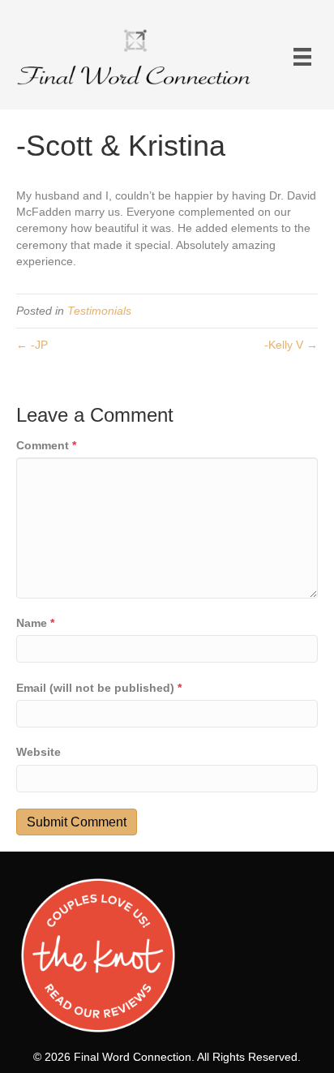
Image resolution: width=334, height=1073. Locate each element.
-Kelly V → (291, 344)
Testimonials (99, 310)
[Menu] (302, 56)
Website (38, 751)
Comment (46, 445)
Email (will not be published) (99, 687)
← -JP (32, 344)
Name (35, 622)
